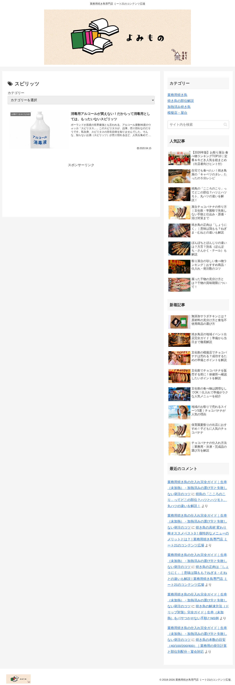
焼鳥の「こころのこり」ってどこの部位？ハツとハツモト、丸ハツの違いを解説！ (197, 500)
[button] (225, 124)
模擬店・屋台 (177, 113)
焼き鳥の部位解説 (180, 101)
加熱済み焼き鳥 (179, 107)
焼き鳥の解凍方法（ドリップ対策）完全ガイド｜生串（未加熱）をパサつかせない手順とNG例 (198, 612)
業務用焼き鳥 (177, 95)
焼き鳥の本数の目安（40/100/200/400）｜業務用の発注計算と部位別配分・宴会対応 (197, 646)
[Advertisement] (81, 187)
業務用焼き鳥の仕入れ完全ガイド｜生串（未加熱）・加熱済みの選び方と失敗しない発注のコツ (197, 488)
